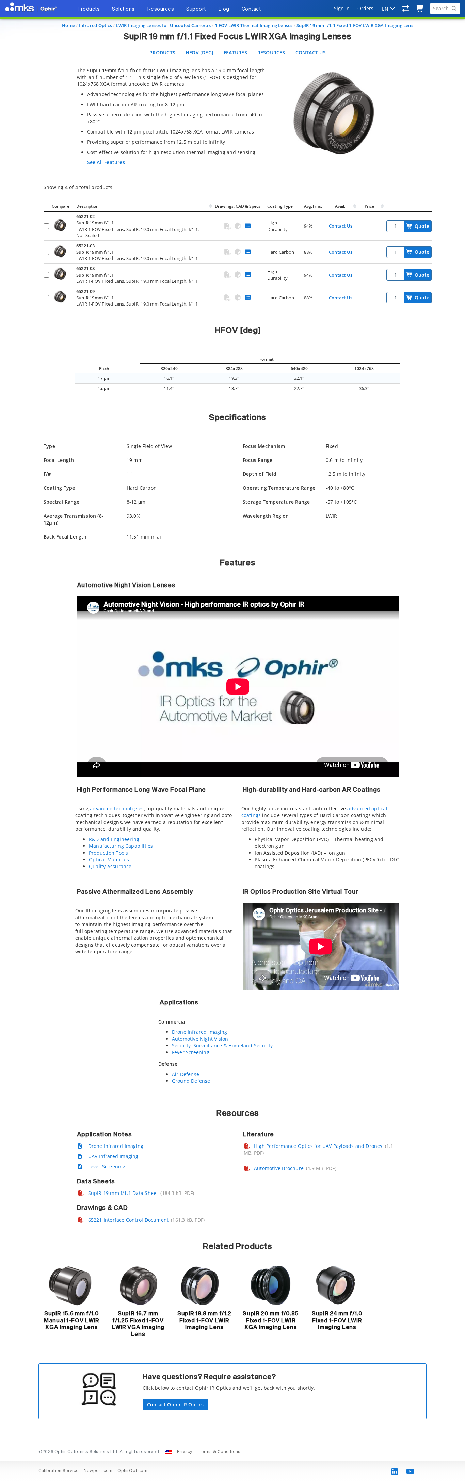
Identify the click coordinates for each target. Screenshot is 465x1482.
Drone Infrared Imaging (199, 1032)
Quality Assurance (110, 866)
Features (235, 52)
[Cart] (420, 8)
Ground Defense (191, 1081)
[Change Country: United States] (168, 1452)
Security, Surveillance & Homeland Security (222, 1045)
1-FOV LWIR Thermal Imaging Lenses (254, 25)
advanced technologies (117, 808)
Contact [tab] (251, 9)
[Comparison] (406, 8)
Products (162, 52)
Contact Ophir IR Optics (175, 1404)
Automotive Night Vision (200, 1038)
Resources (271, 52)
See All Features (106, 162)
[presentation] (232, 741)
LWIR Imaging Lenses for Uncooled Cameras (163, 25)
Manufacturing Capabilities (121, 846)
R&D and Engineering (114, 839)
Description (87, 206)
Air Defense (185, 1074)
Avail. (340, 206)
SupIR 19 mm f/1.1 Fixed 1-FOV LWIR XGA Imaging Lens (354, 25)
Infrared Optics (95, 25)
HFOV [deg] (199, 52)
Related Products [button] (237, 1247)
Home (68, 25)
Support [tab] (196, 9)
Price (369, 206)
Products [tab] (88, 9)
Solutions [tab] (123, 9)
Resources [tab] (160, 9)
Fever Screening (190, 1052)
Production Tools (108, 852)
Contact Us (310, 52)
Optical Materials (109, 859)
